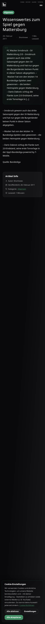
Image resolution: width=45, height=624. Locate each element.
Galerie (34, 2)
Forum (22, 2)
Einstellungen (30, 611)
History (28, 2)
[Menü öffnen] (41, 5)
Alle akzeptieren (14, 617)
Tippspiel (40, 2)
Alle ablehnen (13, 611)
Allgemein (8, 12)
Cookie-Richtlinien (26, 605)
